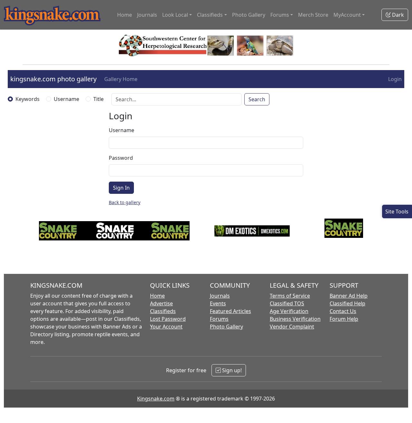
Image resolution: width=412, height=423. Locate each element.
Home (124, 14)
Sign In (121, 187)
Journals (147, 14)
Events (218, 303)
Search (256, 99)
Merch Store (313, 14)
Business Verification (295, 318)
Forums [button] (279, 14)
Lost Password (168, 318)
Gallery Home (120, 79)
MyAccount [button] (347, 14)
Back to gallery (124, 202)
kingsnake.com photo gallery (53, 79)
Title (98, 99)
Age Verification (289, 311)
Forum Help (344, 318)
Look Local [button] (175, 14)
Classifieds (163, 311)
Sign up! (231, 370)
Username (66, 99)
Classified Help (347, 303)
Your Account (166, 326)
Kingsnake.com (155, 398)
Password (121, 157)
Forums (219, 318)
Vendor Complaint (292, 326)
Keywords (27, 99)
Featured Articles (230, 311)
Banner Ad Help (349, 295)
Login (395, 79)
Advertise (161, 303)
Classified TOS (287, 303)
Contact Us (343, 311)
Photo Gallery (248, 14)
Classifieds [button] (210, 14)
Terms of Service (290, 295)
